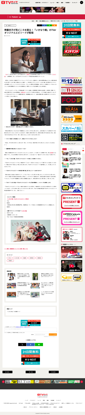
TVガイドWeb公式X (50, 404)
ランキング (74, 2)
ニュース (52, 2)
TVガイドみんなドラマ (55, 403)
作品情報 (67, 2)
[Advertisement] (71, 67)
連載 (62, 2)
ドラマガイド (45, 2)
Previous (3, 382)
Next (81, 382)
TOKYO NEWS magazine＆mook (10, 403)
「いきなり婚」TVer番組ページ (13, 311)
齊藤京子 (28, 74)
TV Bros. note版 (35, 403)
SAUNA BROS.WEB (44, 403)
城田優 (51, 152)
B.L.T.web (21, 403)
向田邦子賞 (37, 2)
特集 (57, 2)
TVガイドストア (79, 403)
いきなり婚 (23, 211)
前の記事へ (7, 372)
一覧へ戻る (30, 372)
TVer (6, 74)
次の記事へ (53, 372)
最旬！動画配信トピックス (10, 25)
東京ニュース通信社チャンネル (68, 403)
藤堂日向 (23, 92)
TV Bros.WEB (27, 403)
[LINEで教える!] (49, 25)
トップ (26, 400)
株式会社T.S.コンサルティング (38, 404)
